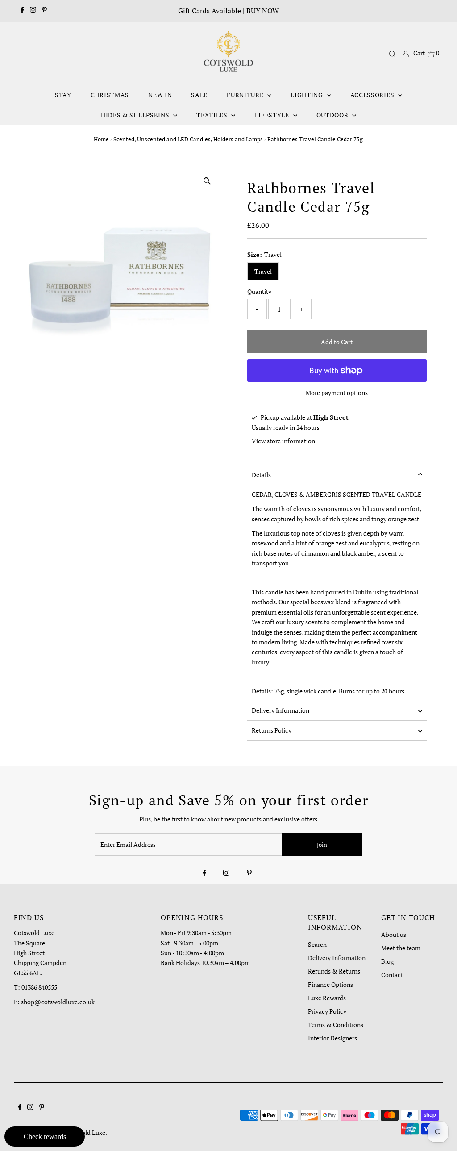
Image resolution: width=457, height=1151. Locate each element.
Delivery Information (280, 710)
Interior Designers (332, 1038)
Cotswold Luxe (85, 1132)
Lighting (307, 95)
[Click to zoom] (207, 181)
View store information (283, 441)
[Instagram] (33, 10)
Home (101, 139)
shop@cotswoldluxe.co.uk (58, 1002)
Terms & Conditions (335, 1024)
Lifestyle (273, 115)
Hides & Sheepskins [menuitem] (136, 115)
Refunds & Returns (334, 971)
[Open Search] (392, 54)
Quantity (259, 291)
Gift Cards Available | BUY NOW (228, 11)
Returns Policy (271, 730)
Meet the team (400, 948)
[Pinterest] (44, 10)
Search (317, 944)
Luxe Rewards (327, 998)
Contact (392, 974)
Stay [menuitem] (63, 95)
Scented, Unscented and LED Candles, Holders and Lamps (188, 139)
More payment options (337, 392)
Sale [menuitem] (199, 95)
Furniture (246, 95)
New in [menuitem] (160, 95)
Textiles (212, 115)
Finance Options (330, 984)
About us (393, 934)
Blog (387, 961)
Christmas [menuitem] (110, 95)
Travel (263, 271)
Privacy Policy (327, 1011)
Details (261, 474)
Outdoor (333, 115)
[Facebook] (22, 10)
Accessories (373, 95)
